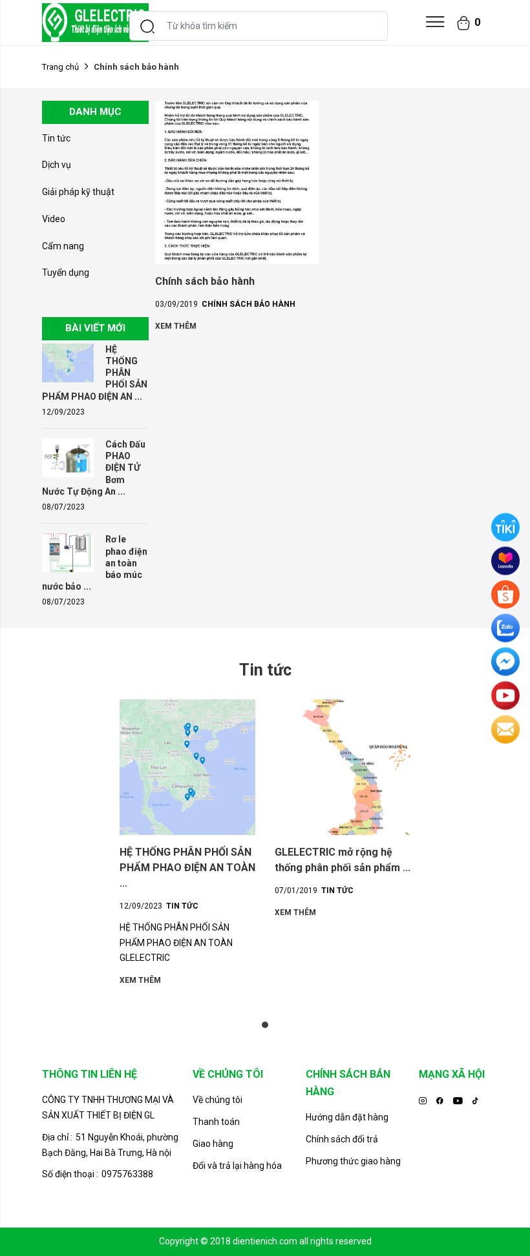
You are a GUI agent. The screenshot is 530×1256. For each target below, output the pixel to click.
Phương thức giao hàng (353, 1161)
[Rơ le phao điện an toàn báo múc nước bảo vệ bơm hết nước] (68, 552)
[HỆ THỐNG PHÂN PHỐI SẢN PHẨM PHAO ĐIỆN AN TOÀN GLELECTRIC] (68, 361)
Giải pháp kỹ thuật (78, 192)
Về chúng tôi (217, 1100)
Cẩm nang (63, 246)
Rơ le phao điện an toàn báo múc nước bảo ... (94, 563)
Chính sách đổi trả (342, 1139)
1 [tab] (265, 1025)
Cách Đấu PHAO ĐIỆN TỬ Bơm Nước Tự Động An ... (93, 468)
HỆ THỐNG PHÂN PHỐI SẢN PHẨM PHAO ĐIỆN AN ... (94, 373)
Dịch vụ (56, 165)
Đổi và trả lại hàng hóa (237, 1165)
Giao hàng (213, 1143)
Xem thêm (175, 326)
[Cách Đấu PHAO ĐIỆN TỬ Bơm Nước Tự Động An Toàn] (68, 457)
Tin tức (56, 138)
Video (53, 219)
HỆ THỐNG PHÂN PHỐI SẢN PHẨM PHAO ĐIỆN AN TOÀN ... (187, 867)
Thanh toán (216, 1122)
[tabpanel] (187, 843)
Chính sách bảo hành (205, 281)
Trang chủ (60, 67)
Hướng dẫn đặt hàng (347, 1117)
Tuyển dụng (65, 272)
